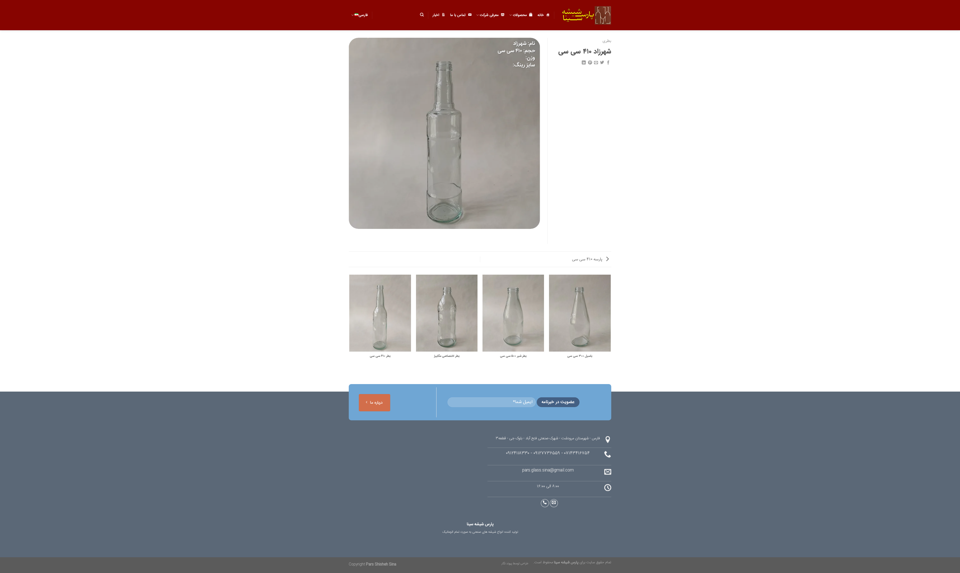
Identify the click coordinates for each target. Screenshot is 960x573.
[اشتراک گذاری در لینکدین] (584, 62)
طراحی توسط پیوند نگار (515, 563)
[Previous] (610, 323)
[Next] (350, 323)
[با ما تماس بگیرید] (545, 503)
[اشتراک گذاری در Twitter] (602, 62)
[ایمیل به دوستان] (596, 62)
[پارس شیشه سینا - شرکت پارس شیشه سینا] (586, 14)
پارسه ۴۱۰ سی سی (587, 259)
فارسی (363, 15)
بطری (606, 41)
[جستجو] (422, 14)
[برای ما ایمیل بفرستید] (554, 503)
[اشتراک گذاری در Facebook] (608, 62)
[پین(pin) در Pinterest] (590, 62)
